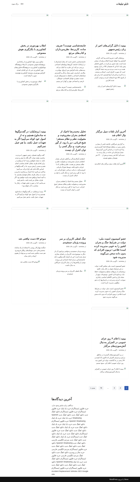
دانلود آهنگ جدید (78, 415)
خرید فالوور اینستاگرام (79, 409)
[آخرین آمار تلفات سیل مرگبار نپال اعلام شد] (110, 114)
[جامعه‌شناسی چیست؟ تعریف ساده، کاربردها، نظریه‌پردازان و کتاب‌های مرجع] (70, 28)
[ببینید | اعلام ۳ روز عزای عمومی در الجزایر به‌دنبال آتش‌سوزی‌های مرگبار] (110, 321)
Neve (126, 479)
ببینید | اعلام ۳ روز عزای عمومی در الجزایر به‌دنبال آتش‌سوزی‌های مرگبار (113, 342)
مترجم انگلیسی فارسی (60, 440)
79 (101, 388)
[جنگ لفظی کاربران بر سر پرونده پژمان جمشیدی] (70, 221)
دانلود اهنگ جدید (65, 415)
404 (22, 4)
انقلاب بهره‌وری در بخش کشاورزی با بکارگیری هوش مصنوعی (32, 49)
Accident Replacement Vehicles (64, 471)
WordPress (113, 479)
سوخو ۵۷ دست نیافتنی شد (32, 238)
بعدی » (92, 388)
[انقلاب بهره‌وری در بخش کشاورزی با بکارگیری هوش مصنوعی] (30, 28)
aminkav (121, 53)
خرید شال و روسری (76, 452)
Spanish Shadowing (77, 421)
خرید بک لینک (66, 409)
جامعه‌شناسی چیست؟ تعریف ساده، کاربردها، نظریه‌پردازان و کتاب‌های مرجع (70, 49)
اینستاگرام (75, 437)
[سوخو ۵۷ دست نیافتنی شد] (30, 221)
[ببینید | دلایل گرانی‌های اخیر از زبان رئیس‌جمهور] (110, 28)
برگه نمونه (15, 4)
